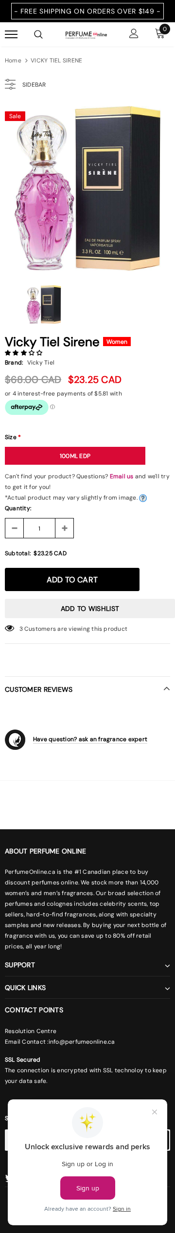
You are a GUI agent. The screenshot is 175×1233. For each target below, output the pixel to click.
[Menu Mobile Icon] (11, 34)
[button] (24, 353)
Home (13, 60)
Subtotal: (18, 553)
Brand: (14, 362)
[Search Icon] (38, 34)
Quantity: (18, 508)
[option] (87, 188)
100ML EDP (75, 456)
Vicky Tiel (40, 362)
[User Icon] (134, 35)
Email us (122, 476)
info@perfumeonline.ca (82, 1042)
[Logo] (86, 34)
